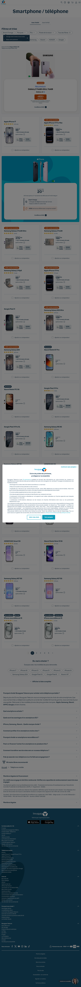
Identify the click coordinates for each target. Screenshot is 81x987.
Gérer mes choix (34, 517)
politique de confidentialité (52, 512)
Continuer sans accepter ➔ (69, 467)
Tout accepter (48, 517)
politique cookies (65, 512)
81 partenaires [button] (27, 479)
